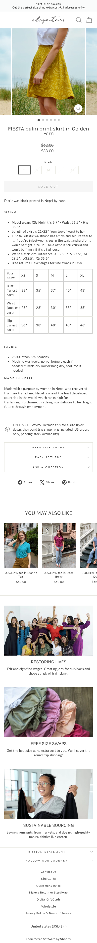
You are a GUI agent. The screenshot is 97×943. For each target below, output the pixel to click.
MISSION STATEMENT (47, 851)
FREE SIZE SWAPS (48, 447)
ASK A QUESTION (48, 467)
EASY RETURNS (48, 457)
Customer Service (48, 886)
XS (24, 170)
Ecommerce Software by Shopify (48, 939)
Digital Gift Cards (48, 899)
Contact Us (48, 872)
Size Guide (48, 879)
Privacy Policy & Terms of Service (49, 913)
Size (48, 161)
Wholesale (48, 906)
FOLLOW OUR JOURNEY (47, 860)
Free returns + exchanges (30, 263)
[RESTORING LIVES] (48, 631)
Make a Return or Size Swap (48, 892)
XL (73, 170)
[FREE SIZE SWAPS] (48, 712)
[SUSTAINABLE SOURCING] (48, 794)
